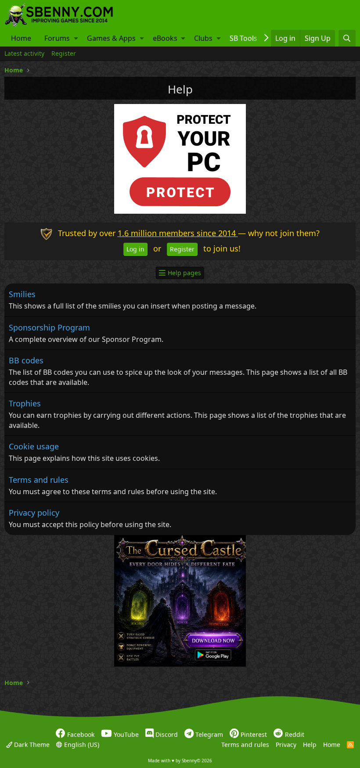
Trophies (25, 403)
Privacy (286, 744)
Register (63, 53)
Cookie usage (34, 446)
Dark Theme (31, 744)
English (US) (80, 744)
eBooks (165, 38)
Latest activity (24, 53)
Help (310, 744)
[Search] (347, 38)
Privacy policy (34, 512)
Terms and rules (38, 479)
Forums (57, 38)
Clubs (203, 38)
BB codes (26, 360)
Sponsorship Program (49, 327)
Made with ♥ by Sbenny (180, 760)
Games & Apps (111, 38)
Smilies (22, 294)
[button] (76, 38)
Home (21, 38)
